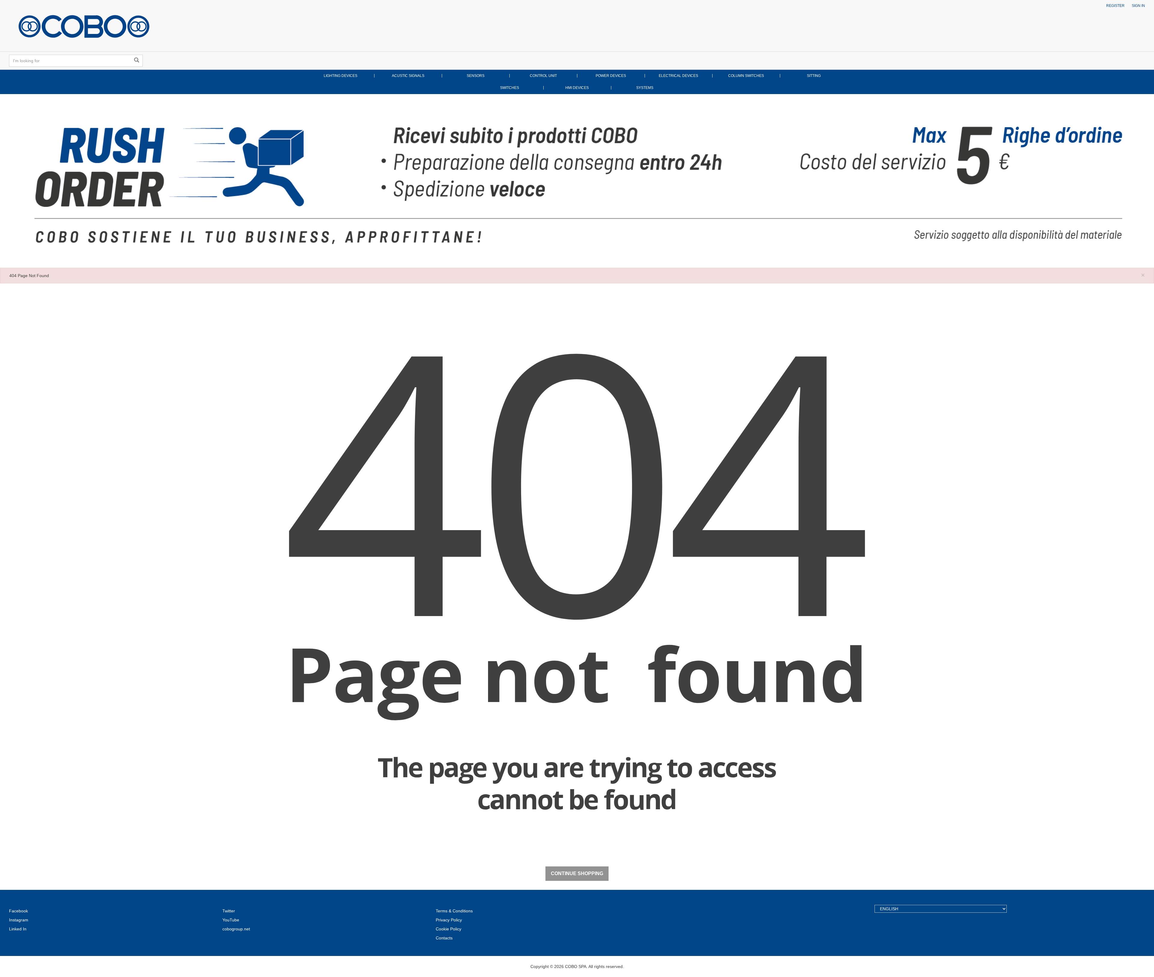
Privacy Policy (449, 919)
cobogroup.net (236, 929)
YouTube (230, 919)
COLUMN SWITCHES (746, 76)
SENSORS (475, 76)
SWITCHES (509, 88)
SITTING (814, 76)
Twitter (228, 910)
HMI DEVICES (577, 88)
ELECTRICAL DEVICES (678, 76)
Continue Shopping (577, 873)
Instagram (18, 919)
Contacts (444, 938)
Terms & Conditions (454, 910)
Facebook (18, 910)
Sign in (1138, 6)
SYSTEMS (644, 88)
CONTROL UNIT (543, 76)
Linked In (17, 929)
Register (1115, 6)
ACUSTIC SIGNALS (408, 76)
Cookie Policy (448, 929)
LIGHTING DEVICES (340, 76)
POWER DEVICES (611, 76)
